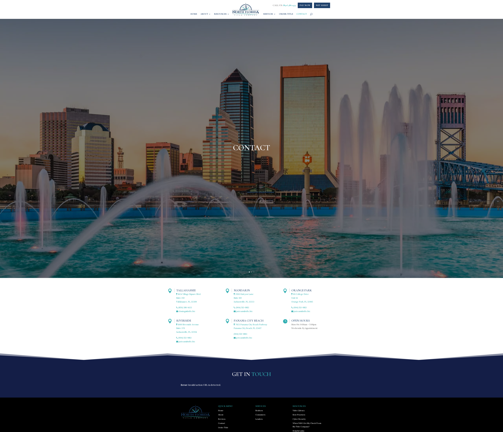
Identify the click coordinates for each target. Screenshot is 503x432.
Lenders (259, 419)
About (204, 14)
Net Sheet (322, 5)
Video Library (299, 410)
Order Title (286, 14)
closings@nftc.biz (186, 311)
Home (193, 14)
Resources (220, 14)
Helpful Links (298, 431)
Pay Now (305, 5)
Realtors (259, 410)
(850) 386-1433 (289, 5)
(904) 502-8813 (240, 334)
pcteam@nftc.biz (244, 338)
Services (268, 14)
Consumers (260, 415)
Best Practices (299, 415)
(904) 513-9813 (242, 307)
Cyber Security (299, 419)
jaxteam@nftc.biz (244, 311)
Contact (301, 14)
